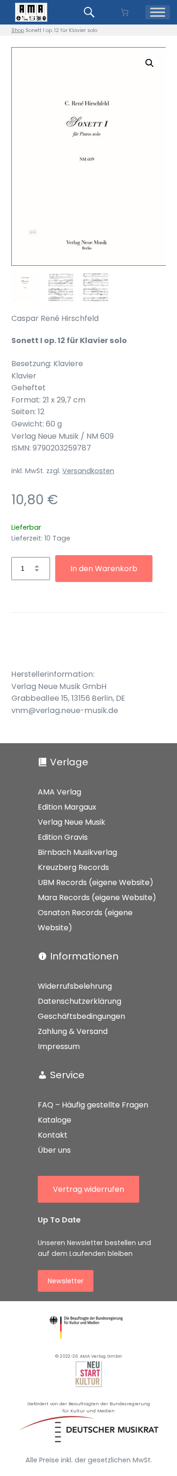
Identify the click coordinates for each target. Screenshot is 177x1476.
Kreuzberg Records (73, 867)
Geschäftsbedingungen (81, 1016)
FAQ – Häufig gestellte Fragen (93, 1104)
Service (67, 1075)
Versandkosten (88, 471)
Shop (17, 30)
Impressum (59, 1046)
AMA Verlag (59, 792)
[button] (149, 63)
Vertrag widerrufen (88, 1189)
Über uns (54, 1150)
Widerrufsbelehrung (75, 986)
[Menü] (157, 12)
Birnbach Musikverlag (77, 852)
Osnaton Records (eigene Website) (85, 920)
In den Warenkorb (103, 568)
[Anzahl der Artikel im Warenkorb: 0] (124, 12)
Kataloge (54, 1120)
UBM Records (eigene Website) (95, 882)
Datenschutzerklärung (79, 1001)
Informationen (84, 956)
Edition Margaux (67, 807)
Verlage (69, 762)
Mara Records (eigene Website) (97, 897)
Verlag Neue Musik (71, 822)
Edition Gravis (63, 837)
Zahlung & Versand (73, 1031)
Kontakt (52, 1135)
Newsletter (66, 1281)
